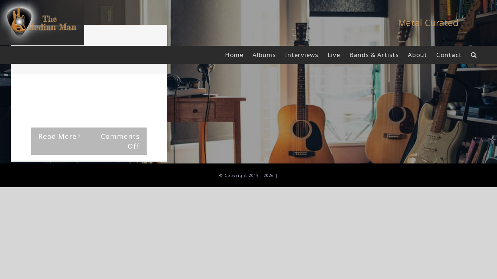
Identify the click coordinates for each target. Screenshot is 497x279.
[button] (474, 55)
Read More (57, 136)
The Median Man (48, 88)
